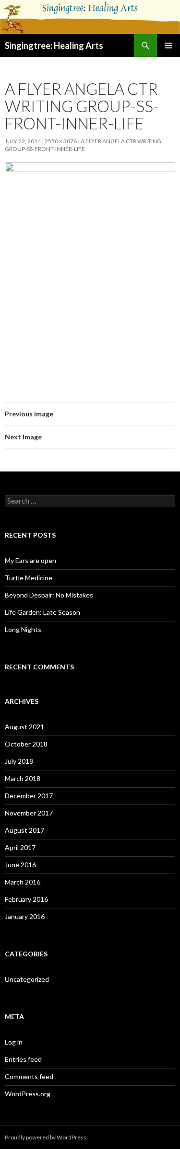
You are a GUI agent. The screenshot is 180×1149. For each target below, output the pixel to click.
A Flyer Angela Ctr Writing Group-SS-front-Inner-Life (83, 145)
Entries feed (23, 1059)
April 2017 (20, 847)
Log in (14, 1042)
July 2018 (19, 761)
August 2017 (24, 830)
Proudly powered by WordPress (45, 1137)
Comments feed (29, 1076)
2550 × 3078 (61, 141)
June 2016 (20, 865)
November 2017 (29, 813)
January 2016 (25, 916)
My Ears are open (30, 560)
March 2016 (22, 882)
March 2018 (22, 778)
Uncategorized (27, 979)
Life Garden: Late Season (42, 612)
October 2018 (26, 744)
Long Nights (23, 629)
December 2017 (29, 796)
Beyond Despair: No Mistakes (49, 595)
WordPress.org (27, 1094)
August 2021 (24, 727)
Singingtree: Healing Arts (54, 45)
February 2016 (26, 899)
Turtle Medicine (28, 578)
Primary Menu (168, 45)
